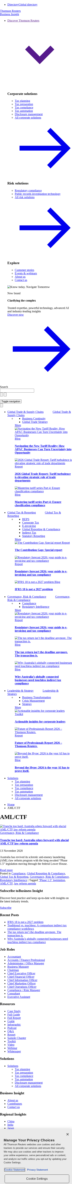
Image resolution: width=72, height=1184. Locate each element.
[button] (39, 53)
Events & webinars (26, 273)
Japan (10, 1128)
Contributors (14, 1103)
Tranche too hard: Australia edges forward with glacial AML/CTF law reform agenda (34, 842)
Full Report (14, 1017)
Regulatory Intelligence (35, 606)
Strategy (27, 704)
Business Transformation (36, 697)
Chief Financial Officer (20, 976)
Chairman (13, 970)
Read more (6, 870)
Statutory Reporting (33, 536)
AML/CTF (6, 883)
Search (4, 386)
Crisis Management (33, 700)
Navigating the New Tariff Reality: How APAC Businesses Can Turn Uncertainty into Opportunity (43, 449)
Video (10, 1044)
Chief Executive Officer (21, 973)
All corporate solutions (28, 798)
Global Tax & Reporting (14, 876)
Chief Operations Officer (21, 986)
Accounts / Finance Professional (26, 960)
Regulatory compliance (28, 190)
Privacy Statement (37, 1169)
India (10, 1124)
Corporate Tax (30, 522)
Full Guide (13, 1014)
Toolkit (19, 714)
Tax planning (22, 100)
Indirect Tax (29, 532)
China (10, 1121)
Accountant (14, 956)
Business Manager (18, 966)
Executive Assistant (18, 996)
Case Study (14, 1011)
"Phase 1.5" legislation (52, 880)
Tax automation (24, 110)
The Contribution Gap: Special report (38, 550)
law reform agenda (25, 883)
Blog (17, 438)
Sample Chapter (16, 1038)
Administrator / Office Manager (25, 963)
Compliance (29, 603)
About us (20, 276)
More (18, 425)
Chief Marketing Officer (21, 983)
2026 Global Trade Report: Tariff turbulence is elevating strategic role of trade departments (43, 477)
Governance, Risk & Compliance (19, 832)
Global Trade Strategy (35, 421)
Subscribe (5, 907)
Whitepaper (14, 1051)
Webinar (12, 1048)
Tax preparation (24, 104)
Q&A (10, 1031)
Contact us (21, 280)
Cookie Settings (36, 1178)
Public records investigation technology (38, 193)
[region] (36, 1156)
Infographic (14, 1024)
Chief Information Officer (22, 980)
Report (19, 466)
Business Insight (9, 14)
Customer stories (24, 270)
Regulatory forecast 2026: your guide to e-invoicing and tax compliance (41, 573)
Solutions (12, 778)
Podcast (11, 1028)
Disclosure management (29, 114)
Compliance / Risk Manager (23, 990)
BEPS (25, 519)
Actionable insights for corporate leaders (40, 721)
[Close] (68, 1134)
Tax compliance (24, 107)
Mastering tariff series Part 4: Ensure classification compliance (38, 503)
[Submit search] (5, 394)
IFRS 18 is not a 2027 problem (34, 589)
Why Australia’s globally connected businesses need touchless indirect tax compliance (38, 680)
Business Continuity (34, 418)
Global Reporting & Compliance (41, 529)
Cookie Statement (15, 1169)
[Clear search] (1, 394)
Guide (11, 1021)
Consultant (13, 993)
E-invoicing (29, 526)
